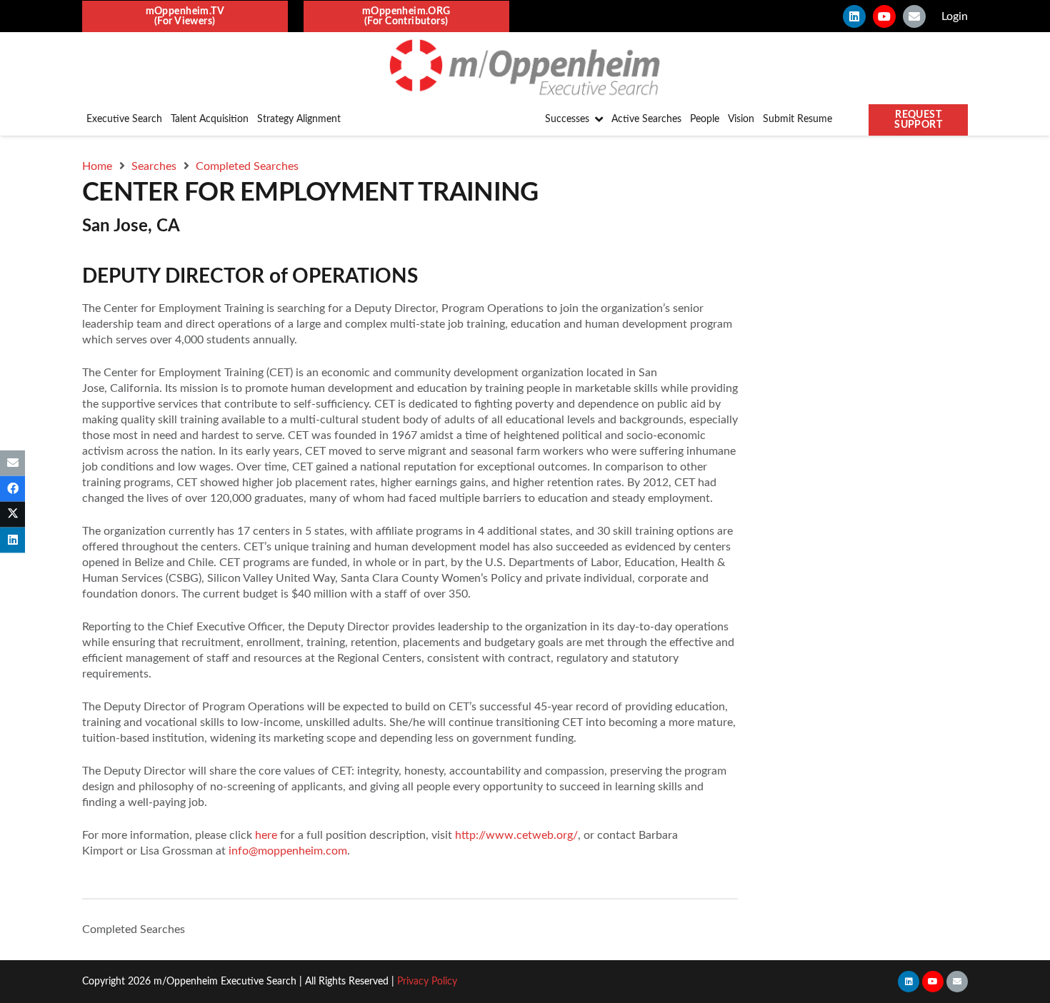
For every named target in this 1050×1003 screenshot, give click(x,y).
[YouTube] (884, 16)
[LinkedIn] (854, 16)
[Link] (524, 68)
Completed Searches (133, 929)
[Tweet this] (12, 515)
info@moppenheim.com (288, 851)
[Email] (914, 16)
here (266, 835)
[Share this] (12, 488)
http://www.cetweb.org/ (516, 835)
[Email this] (12, 462)
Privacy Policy (427, 982)
